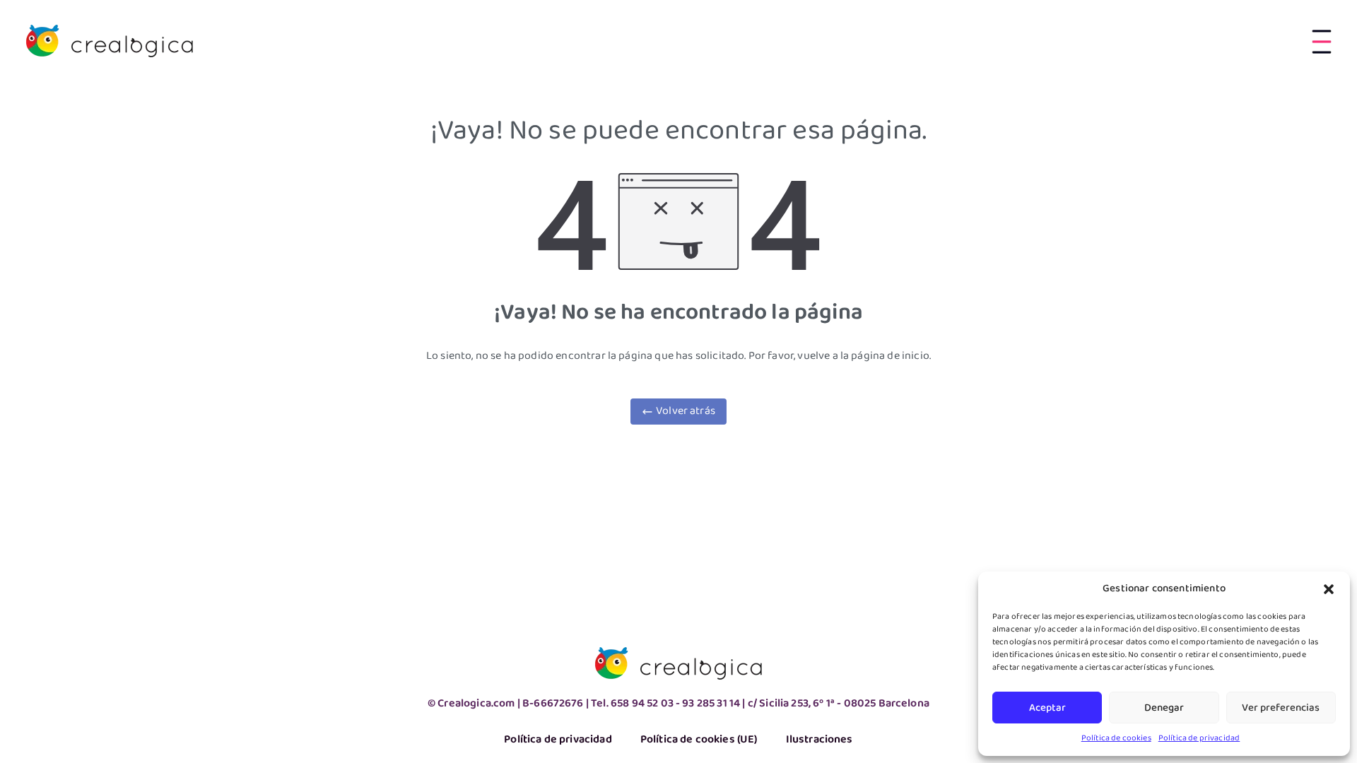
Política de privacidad (1199, 738)
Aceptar (1047, 707)
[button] (1329, 589)
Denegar (1164, 707)
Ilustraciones (819, 740)
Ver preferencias (1281, 707)
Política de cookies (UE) (699, 740)
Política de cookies (1116, 738)
